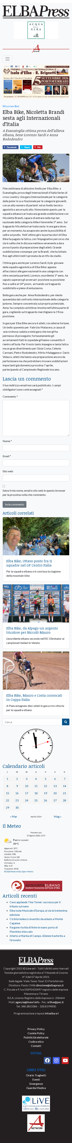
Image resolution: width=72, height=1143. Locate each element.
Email (7, 456)
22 (7, 800)
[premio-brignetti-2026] (36, 82)
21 (64, 793)
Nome (7, 441)
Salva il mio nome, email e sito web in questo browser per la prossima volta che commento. (34, 492)
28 (64, 800)
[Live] (36, 1103)
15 (7, 793)
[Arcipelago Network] (36, 1122)
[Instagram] (56, 1060)
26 (45, 800)
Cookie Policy (36, 1033)
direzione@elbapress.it (50, 985)
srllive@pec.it (55, 1002)
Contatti (36, 1045)
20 (55, 793)
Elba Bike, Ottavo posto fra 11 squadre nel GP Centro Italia (29, 563)
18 (36, 793)
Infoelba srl (52, 1013)
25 (36, 800)
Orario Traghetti (36, 1075)
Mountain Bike (11, 106)
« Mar (13, 816)
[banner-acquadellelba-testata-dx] (36, 30)
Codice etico (36, 1041)
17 (26, 793)
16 (17, 793)
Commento (10, 396)
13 (55, 786)
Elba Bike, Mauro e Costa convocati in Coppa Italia (34, 697)
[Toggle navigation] (7, 58)
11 (36, 786)
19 (45, 793)
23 (17, 800)
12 (45, 786)
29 (7, 807)
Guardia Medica (36, 1087)
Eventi (36, 1079)
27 (55, 800)
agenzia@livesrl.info (27, 1002)
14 (64, 786)
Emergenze (36, 1083)
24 (26, 800)
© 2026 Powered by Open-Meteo (18, 871)
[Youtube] (65, 1060)
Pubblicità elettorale (36, 1037)
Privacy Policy (36, 1029)
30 (17, 807)
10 (26, 786)
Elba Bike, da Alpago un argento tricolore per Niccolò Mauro (32, 630)
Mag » (58, 816)
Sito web (8, 471)
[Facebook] (47, 1060)
